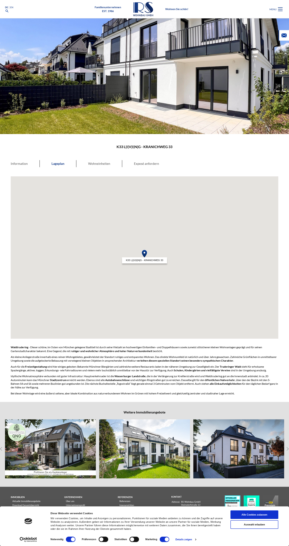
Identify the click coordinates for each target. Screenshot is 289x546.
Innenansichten (126, 505)
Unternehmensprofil (75, 505)
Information (19, 163)
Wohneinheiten (99, 163)
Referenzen (124, 501)
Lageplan (58, 163)
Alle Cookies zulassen (254, 514)
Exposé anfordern (146, 163)
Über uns (70, 501)
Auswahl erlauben (254, 524)
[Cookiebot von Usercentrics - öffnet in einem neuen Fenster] (28, 539)
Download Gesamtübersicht (25, 505)
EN (11, 7)
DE (6, 7)
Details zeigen (183, 539)
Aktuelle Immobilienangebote (26, 501)
